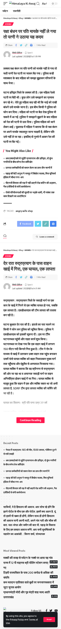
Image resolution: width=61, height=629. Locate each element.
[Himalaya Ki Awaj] (22, 3)
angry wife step (24, 210)
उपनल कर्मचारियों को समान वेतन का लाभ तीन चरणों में (29, 167)
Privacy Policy (17, 619)
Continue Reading (30, 420)
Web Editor (17, 52)
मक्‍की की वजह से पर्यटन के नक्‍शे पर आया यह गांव (28, 558)
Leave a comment (46, 237)
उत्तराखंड (8, 24)
